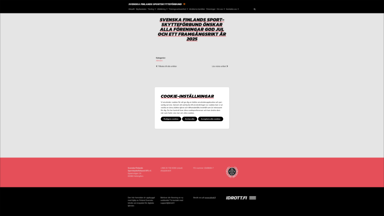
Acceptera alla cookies (210, 119)
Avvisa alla (189, 119)
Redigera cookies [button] (171, 119)
